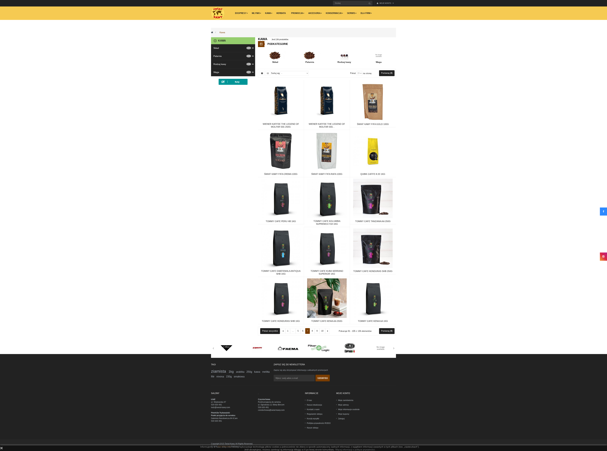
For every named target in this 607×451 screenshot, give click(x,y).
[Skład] (275, 55)
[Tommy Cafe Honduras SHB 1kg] (281, 298)
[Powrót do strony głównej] (212, 32)
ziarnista (220, 371)
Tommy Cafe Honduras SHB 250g (372, 271)
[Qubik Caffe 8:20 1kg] (373, 151)
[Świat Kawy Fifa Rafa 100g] (327, 151)
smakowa (239, 376)
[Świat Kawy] (217, 13)
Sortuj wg (275, 73)
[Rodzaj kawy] (344, 55)
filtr (213, 376)
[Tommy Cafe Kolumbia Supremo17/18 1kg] (327, 198)
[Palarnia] (309, 55)
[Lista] (267, 73)
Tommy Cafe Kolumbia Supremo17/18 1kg (326, 222)
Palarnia (217, 56)
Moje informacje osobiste (349, 409)
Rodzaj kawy (219, 64)
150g (230, 376)
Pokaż (353, 73)
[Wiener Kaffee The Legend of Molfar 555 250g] (281, 101)
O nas (309, 400)
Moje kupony (343, 414)
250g (250, 371)
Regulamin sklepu (314, 414)
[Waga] (379, 55)
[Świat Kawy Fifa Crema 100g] (281, 151)
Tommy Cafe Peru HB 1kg (281, 221)
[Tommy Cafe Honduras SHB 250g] (373, 248)
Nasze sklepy (312, 428)
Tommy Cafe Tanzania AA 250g (373, 221)
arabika (241, 371)
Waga (216, 72)
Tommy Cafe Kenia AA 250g (326, 321)
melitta (266, 371)
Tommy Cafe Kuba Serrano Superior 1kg (327, 272)
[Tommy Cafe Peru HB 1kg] (281, 198)
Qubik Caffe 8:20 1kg (372, 174)
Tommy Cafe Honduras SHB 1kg (281, 321)
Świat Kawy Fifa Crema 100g (280, 174)
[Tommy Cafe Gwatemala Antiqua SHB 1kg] (281, 248)
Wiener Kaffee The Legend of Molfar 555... (327, 125)
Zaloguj (341, 419)
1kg (232, 371)
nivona (221, 376)
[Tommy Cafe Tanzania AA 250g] (373, 198)
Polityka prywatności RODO (319, 423)
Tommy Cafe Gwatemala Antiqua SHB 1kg (280, 272)
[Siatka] (261, 73)
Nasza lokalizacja (314, 405)
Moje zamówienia (345, 400)
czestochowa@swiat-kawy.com (271, 410)
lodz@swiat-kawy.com (220, 407)
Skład (216, 48)
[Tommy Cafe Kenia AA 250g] (327, 298)
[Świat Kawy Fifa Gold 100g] (373, 101)
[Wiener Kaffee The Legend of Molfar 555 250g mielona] (327, 101)
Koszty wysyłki (313, 419)
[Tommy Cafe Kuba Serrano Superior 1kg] (327, 248)
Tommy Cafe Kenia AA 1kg (373, 321)
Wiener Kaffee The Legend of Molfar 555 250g (281, 125)
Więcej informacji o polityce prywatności (355, 449)
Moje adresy (343, 405)
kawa (258, 371)
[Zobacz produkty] (226, 347)
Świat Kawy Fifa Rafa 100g (326, 174)
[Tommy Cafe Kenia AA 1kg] (373, 298)
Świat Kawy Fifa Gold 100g (373, 124)
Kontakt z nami (313, 409)
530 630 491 (216, 405)
